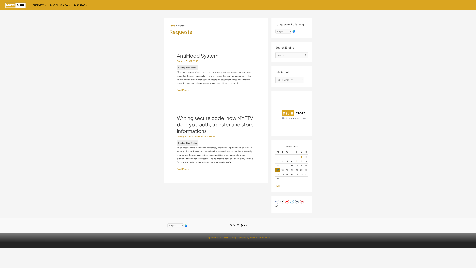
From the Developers (195, 136)
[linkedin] (292, 201)
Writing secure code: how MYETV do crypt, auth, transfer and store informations (215, 124)
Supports (181, 61)
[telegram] (277, 206)
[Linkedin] (238, 225)
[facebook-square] (277, 201)
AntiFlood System (197, 55)
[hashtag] (282, 201)
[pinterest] (302, 201)
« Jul (277, 186)
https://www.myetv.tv (260, 237)
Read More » (183, 90)
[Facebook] (230, 225)
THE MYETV (38, 5)
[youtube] (287, 201)
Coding (180, 136)
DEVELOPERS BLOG (59, 5)
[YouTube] (245, 225)
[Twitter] (234, 225)
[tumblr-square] (297, 201)
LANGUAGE (79, 5)
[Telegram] (242, 225)
